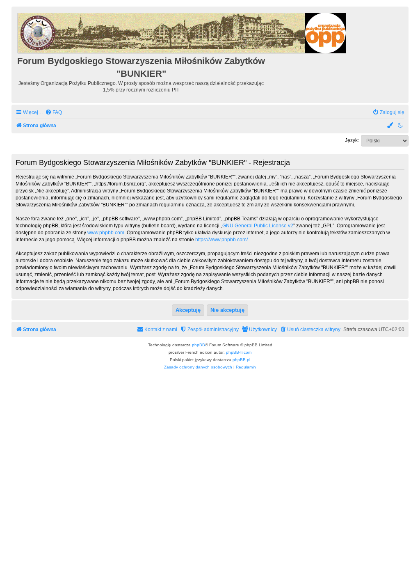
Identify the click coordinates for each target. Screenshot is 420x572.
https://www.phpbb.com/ (221, 240)
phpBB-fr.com (238, 352)
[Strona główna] (182, 32)
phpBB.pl (241, 359)
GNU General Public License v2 (257, 226)
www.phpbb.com (105, 233)
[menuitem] (53, 112)
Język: (352, 140)
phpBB (198, 345)
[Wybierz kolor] (390, 125)
